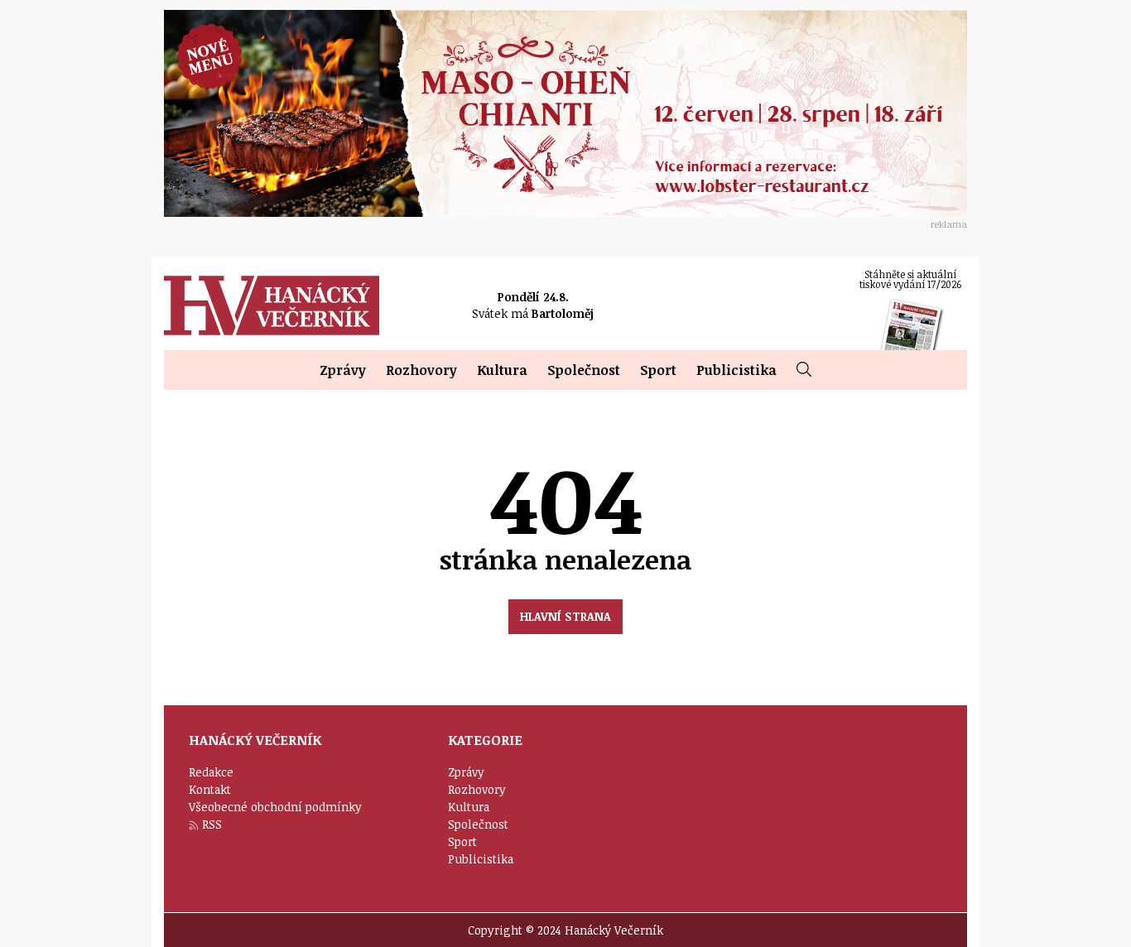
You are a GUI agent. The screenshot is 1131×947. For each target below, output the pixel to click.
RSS (212, 824)
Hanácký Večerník (271, 305)
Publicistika (736, 370)
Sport (658, 370)
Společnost (583, 370)
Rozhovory (421, 370)
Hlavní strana (565, 616)
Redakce (211, 772)
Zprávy (343, 370)
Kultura (502, 370)
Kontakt (210, 789)
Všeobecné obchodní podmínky (275, 807)
